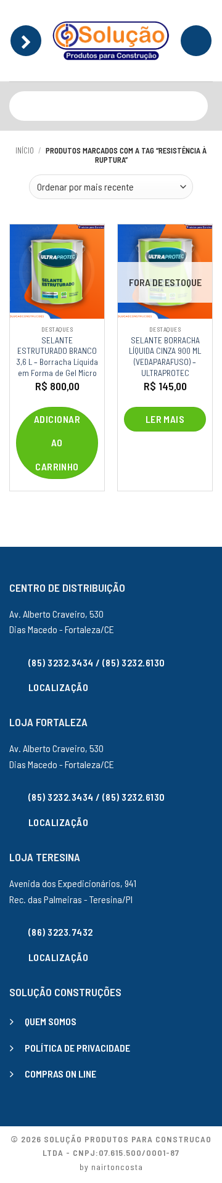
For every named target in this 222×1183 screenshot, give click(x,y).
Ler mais (165, 419)
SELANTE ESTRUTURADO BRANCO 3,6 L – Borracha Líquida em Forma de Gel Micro (57, 356)
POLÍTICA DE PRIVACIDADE (77, 1048)
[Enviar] (195, 106)
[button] (25, 40)
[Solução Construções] (111, 40)
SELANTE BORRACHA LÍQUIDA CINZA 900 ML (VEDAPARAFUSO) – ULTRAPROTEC (165, 356)
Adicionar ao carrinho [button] (57, 442)
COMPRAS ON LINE (60, 1073)
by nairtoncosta (111, 1166)
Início (24, 150)
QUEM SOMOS (50, 1021)
